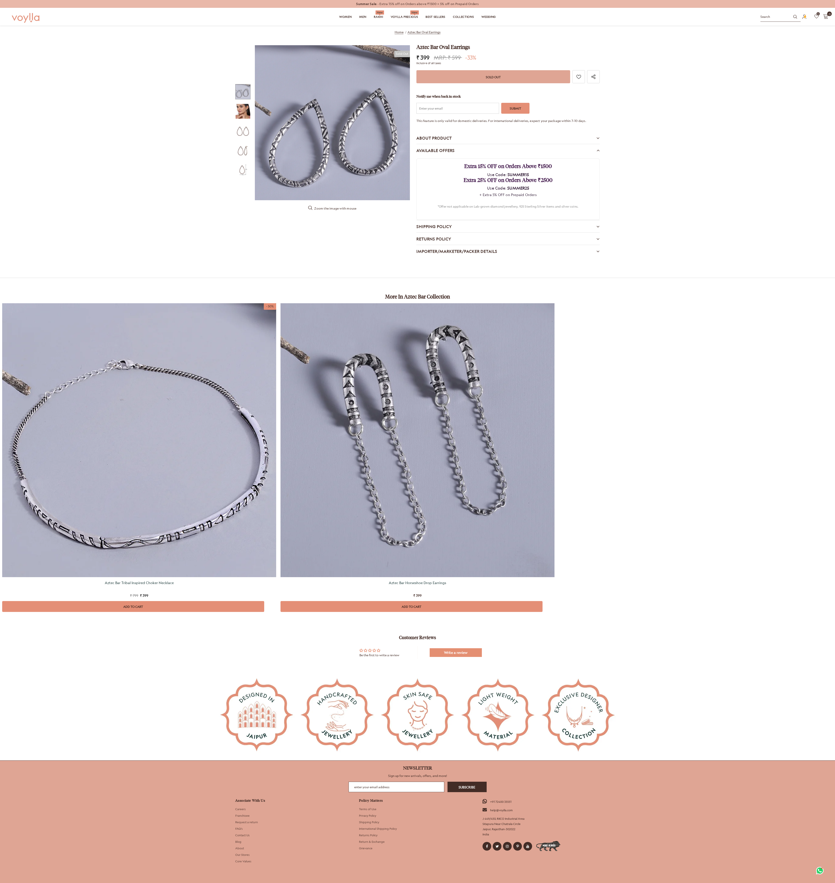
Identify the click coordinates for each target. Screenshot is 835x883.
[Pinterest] (517, 846)
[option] (417, 4)
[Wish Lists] (578, 76)
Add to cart (133, 607)
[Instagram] (507, 846)
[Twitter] (497, 846)
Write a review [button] (456, 652)
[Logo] (26, 18)
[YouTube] (527, 846)
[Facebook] (487, 846)
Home (399, 32)
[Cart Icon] (825, 16)
